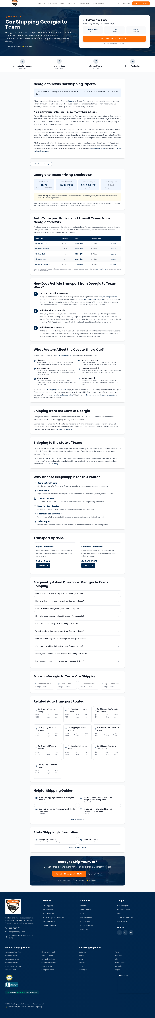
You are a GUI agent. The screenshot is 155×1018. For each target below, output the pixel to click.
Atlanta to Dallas (40, 254)
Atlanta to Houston (41, 243)
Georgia (71, 101)
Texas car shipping (50, 464)
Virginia (117, 970)
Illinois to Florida (11, 970)
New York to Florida (48, 959)
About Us (83, 906)
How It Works (52, 3)
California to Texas (11, 956)
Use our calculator (101, 269)
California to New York (13, 952)
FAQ (119, 913)
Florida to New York (48, 952)
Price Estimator (86, 917)
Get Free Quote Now (71, 873)
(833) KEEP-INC (125, 3)
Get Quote (113, 244)
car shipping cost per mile (56, 389)
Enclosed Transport (50, 921)
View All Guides (76, 819)
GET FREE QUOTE (141, 3)
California (82, 952)
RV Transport (48, 909)
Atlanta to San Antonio (42, 249)
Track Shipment (98, 3)
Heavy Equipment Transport (54, 917)
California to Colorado (49, 963)
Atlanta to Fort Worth (42, 264)
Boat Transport (49, 913)
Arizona (81, 966)
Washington (83, 970)
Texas (84, 101)
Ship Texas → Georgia (42, 164)
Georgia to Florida (47, 970)
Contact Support (123, 909)
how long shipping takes (63, 395)
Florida (81, 956)
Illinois (81, 959)
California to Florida (12, 959)
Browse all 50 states (76, 848)
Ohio (117, 959)
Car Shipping (48, 906)
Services (40, 3)
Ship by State (71, 3)
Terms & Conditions (125, 917)
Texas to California (47, 956)
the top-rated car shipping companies (100, 395)
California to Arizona (12, 963)
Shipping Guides (84, 3)
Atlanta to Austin (40, 259)
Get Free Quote (123, 906)
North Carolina (120, 963)
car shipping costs (97, 148)
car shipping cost (64, 355)
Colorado (118, 966)
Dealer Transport (50, 925)
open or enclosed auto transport (90, 299)
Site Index (84, 929)
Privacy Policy (122, 921)
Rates (62, 3)
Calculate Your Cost (116, 38)
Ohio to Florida (46, 966)
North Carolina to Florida (13, 966)
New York (118, 956)
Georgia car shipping (64, 429)
